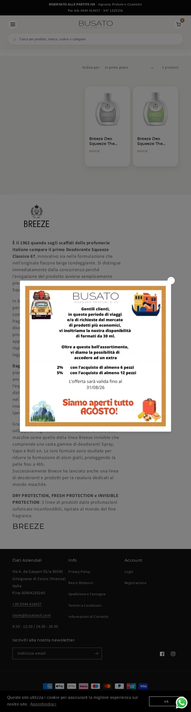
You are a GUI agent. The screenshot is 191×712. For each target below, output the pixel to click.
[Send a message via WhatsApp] (182, 703)
